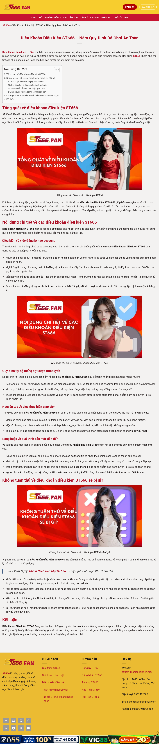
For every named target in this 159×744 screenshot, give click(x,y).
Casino (94, 17)
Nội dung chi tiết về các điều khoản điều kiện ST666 (30, 78)
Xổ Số (118, 17)
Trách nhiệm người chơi (55, 689)
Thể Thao (106, 17)
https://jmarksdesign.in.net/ (137, 671)
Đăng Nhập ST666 (92, 675)
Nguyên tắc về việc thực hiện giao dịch (28, 88)
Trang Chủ (36, 17)
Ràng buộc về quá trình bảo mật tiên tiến (28, 92)
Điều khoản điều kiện (53, 682)
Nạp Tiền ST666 (91, 689)
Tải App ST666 (90, 682)
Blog (126, 17)
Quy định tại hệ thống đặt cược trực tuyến (29, 85)
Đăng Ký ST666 (90, 668)
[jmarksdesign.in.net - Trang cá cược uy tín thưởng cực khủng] (17, 7)
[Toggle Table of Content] (55, 69)
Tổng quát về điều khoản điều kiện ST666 (25, 74)
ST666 (6, 25)
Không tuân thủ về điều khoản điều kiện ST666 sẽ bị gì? (32, 95)
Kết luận (10, 99)
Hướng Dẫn (52, 17)
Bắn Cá (84, 17)
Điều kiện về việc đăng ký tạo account (27, 81)
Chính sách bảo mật (53, 675)
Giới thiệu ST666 (51, 668)
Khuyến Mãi (70, 17)
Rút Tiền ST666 (90, 696)
